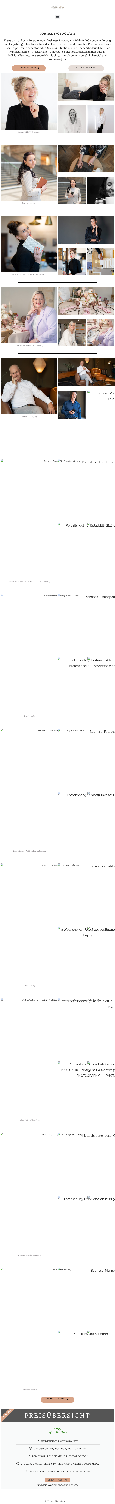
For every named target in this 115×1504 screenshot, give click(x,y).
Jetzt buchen (57, 1479)
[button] (57, 17)
